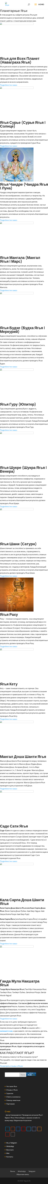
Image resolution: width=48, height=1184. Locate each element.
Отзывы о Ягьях (12, 1090)
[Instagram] (13, 1129)
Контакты (9, 1157)
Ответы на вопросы (13, 1097)
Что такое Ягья (11, 1086)
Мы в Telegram (11, 1143)
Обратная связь (23, 1174)
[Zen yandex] (13, 1134)
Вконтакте (10, 1150)
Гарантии (9, 1093)
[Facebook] (18, 1129)
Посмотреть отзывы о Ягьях (11, 1066)
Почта (12, 1171)
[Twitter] (28, 1129)
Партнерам (10, 1104)
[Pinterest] (7, 1134)
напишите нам (6, 1031)
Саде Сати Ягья (14, 826)
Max (7, 1153)
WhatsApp (10, 1146)
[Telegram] (7, 1129)
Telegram (31, 1171)
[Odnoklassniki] (39, 1129)
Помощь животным (13, 1100)
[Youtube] (23, 1129)
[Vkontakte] (34, 1129)
